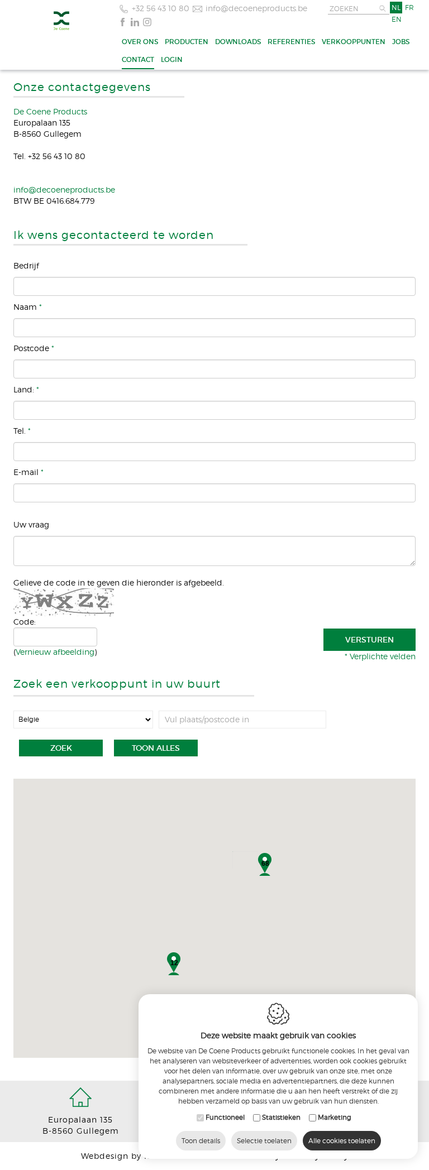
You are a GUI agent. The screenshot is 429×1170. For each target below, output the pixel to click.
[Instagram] (147, 21)
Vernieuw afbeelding (55, 651)
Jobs (400, 41)
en (397, 19)
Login (172, 59)
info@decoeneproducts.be (256, 8)
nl (396, 7)
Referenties (291, 41)
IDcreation (135, 1156)
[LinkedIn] (135, 21)
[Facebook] (122, 21)
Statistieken (281, 1117)
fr (409, 7)
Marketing (334, 1117)
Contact (138, 59)
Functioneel (225, 1117)
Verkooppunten (353, 41)
